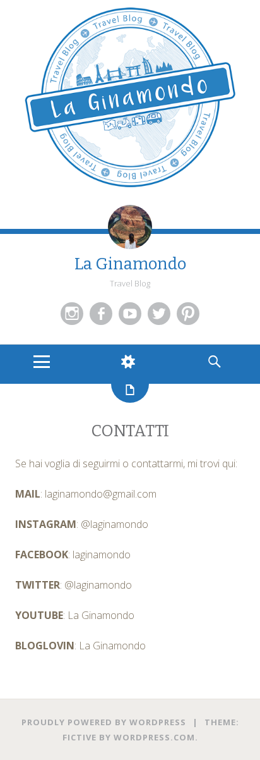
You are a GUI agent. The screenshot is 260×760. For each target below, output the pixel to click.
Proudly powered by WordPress (103, 722)
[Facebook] (101, 313)
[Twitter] (159, 313)
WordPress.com (154, 737)
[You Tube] (130, 313)
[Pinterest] (188, 313)
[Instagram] (72, 313)
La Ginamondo (130, 264)
